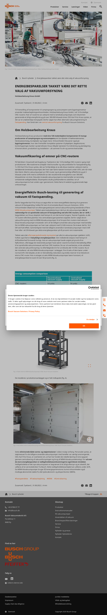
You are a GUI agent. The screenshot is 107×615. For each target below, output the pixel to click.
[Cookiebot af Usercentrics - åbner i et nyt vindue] (90, 288)
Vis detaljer (90, 319)
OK (84, 326)
